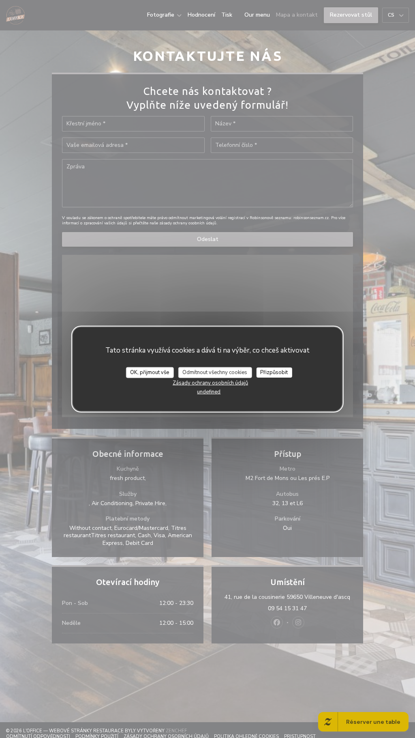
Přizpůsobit (274, 372)
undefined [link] (208, 392)
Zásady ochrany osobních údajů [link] (210, 383)
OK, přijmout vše (149, 372)
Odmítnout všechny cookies (214, 372)
